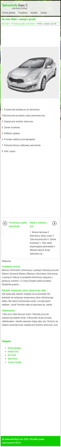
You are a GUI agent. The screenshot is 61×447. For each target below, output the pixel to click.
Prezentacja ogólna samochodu (23, 24)
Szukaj (44, 12)
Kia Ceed (5, 24)
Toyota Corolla (14, 362)
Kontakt (34, 12)
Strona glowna (8, 12)
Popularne (23, 12)
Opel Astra (12, 358)
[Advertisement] (30, 35)
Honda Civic (13, 351)
